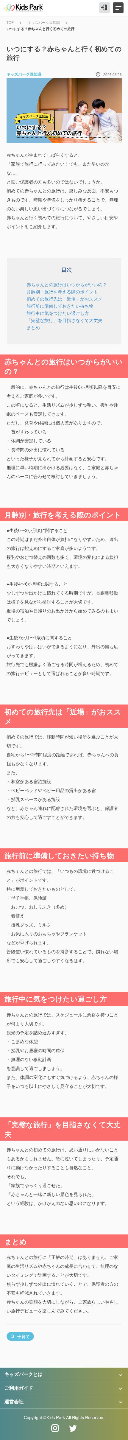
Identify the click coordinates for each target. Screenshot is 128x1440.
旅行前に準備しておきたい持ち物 (59, 306)
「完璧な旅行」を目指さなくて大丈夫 (64, 320)
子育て (23, 1336)
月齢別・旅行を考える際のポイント (62, 291)
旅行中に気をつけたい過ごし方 (57, 313)
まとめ (33, 327)
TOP (10, 22)
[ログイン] (104, 7)
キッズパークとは (23, 1374)
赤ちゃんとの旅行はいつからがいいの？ (66, 284)
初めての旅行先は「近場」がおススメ (64, 299)
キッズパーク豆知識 (44, 22)
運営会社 (14, 1401)
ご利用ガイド (18, 1387)
